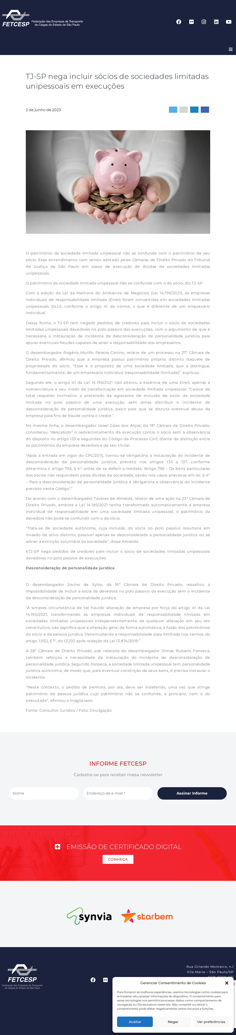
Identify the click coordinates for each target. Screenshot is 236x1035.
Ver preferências (211, 1022)
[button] (226, 983)
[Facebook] (179, 22)
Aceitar (135, 1022)
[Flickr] (191, 22)
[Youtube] (229, 22)
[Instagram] (204, 22)
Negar (173, 1022)
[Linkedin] (216, 22)
